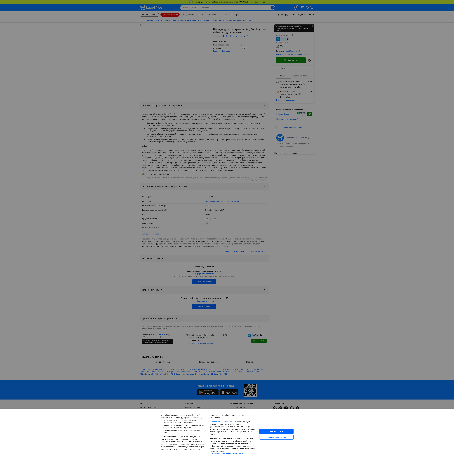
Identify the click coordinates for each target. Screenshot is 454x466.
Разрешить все (276, 431)
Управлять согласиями (276, 437)
